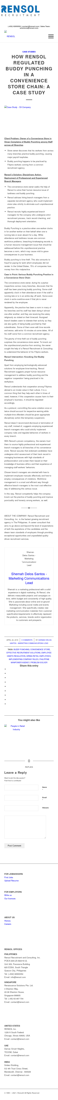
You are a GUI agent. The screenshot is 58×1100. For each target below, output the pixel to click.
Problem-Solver (38, 662)
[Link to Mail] (51, 1096)
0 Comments (26, 640)
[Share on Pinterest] (8, 682)
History (7, 920)
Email (44, 798)
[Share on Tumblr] (8, 690)
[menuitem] (42, 36)
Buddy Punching (21, 649)
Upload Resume (11, 880)
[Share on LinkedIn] (8, 686)
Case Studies (29, 51)
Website (45, 808)
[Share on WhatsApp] (8, 677)
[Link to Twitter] (37, 1096)
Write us (8, 895)
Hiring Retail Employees (38, 656)
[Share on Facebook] (8, 669)
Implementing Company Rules (24, 659)
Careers (7, 923)
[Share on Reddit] (8, 699)
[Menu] (49, 36)
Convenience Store (40, 649)
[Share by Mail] (8, 703)
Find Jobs (8, 877)
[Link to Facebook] (42, 1096)
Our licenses (10, 898)
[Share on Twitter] (8, 673)
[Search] (42, 36)
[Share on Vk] (8, 695)
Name (44, 788)
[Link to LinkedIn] (46, 1096)
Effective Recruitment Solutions (23, 652)
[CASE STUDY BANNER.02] (29, 119)
